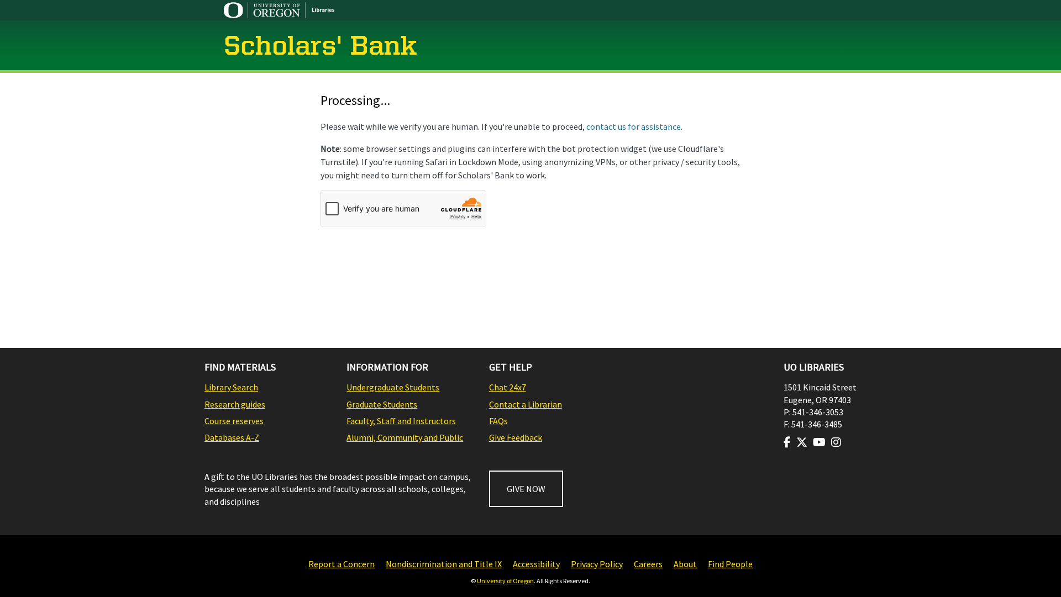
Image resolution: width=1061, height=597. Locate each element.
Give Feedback (515, 437)
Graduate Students (381, 404)
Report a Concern (341, 563)
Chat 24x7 (507, 387)
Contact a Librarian (525, 404)
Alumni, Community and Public (404, 437)
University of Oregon (505, 581)
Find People (730, 563)
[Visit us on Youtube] (819, 442)
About (685, 563)
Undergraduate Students (392, 387)
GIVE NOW (526, 488)
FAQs (498, 420)
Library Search (231, 387)
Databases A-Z (231, 437)
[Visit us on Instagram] (836, 442)
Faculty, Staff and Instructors (401, 420)
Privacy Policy (597, 563)
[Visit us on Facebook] (787, 442)
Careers (648, 563)
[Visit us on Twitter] (801, 442)
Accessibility (536, 563)
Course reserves (234, 420)
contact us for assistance (633, 126)
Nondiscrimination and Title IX (444, 563)
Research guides (234, 404)
